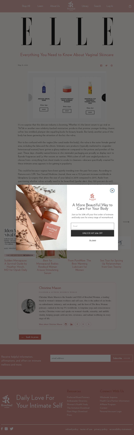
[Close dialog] (112, 190)
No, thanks (92, 240)
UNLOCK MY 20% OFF (92, 233)
